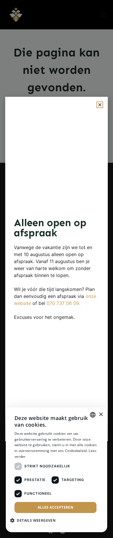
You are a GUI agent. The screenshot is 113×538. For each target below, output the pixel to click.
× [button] (101, 414)
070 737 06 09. (63, 303)
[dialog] (56, 469)
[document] (56, 269)
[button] (100, 105)
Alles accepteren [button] (55, 507)
